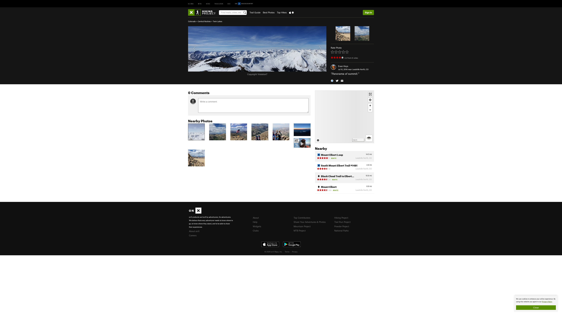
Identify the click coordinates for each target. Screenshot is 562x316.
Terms (287, 252)
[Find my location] (370, 100)
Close (536, 307)
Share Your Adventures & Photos (310, 222)
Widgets (257, 226)
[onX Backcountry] (244, 3)
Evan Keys (343, 66)
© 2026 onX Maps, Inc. (273, 252)
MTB (200, 4)
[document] (536, 304)
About (256, 217)
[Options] (369, 138)
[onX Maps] (195, 212)
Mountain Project (302, 226)
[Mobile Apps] (291, 12)
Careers (193, 235)
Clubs (256, 230)
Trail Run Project (342, 222)
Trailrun (219, 4)
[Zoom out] (370, 110)
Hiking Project (341, 217)
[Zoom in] (370, 105)
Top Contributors (302, 217)
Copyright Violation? (257, 74)
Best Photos (269, 12)
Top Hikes (282, 12)
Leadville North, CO (360, 69)
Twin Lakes (217, 21)
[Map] (344, 117)
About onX (194, 231)
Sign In (368, 12)
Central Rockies (204, 21)
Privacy (295, 252)
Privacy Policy (547, 302)
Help (255, 222)
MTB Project (300, 230)
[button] (332, 80)
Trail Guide (255, 12)
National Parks (341, 230)
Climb (191, 4)
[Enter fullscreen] (370, 94)
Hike (208, 4)
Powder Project (341, 226)
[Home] (203, 12)
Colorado (192, 21)
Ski (229, 4)
